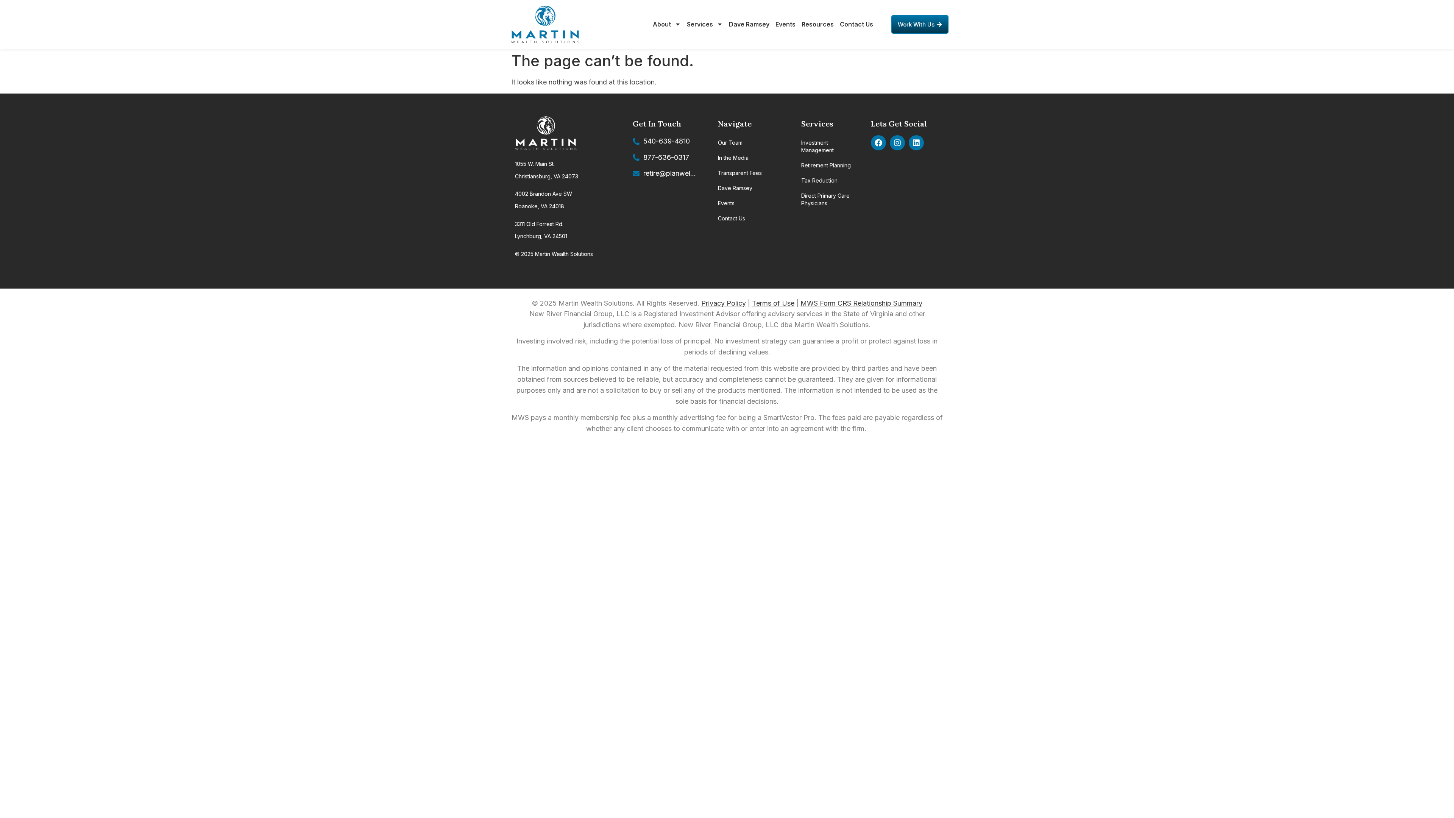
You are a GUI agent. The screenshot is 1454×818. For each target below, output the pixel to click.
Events (785, 24)
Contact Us (856, 24)
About (662, 24)
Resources (818, 24)
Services (700, 24)
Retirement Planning (826, 165)
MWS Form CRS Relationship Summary (861, 303)
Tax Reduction (819, 180)
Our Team (730, 142)
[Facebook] (878, 142)
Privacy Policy (723, 303)
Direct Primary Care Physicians (825, 199)
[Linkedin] (916, 142)
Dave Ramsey (749, 24)
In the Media (733, 158)
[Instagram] (897, 142)
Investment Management (817, 146)
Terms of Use (773, 303)
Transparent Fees (740, 173)
